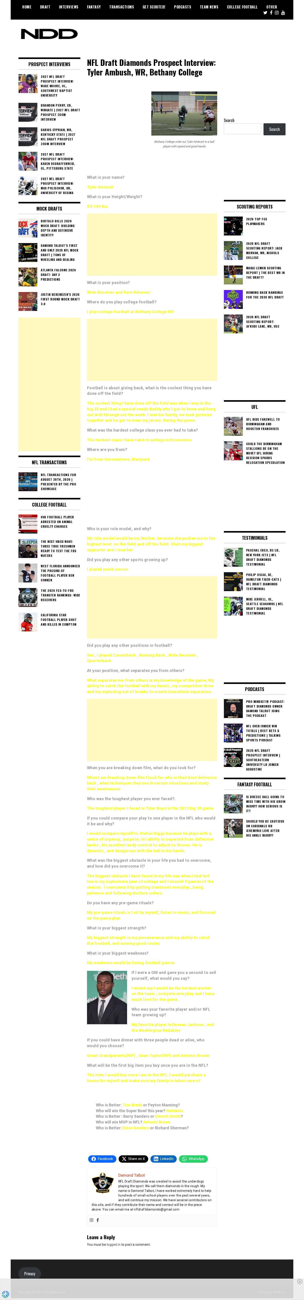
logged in (114, 1244)
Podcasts (182, 7)
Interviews (69, 7)
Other (271, 7)
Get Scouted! (154, 7)
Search (229, 120)
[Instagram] (91, 1220)
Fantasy (94, 7)
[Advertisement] (152, 244)
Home (26, 7)
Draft (45, 7)
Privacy (29, 1273)
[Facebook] (98, 1220)
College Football (242, 7)
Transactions (121, 7)
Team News (209, 7)
